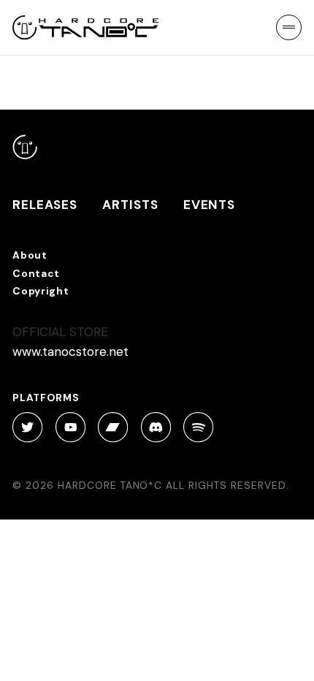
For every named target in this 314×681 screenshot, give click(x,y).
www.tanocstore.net (70, 351)
